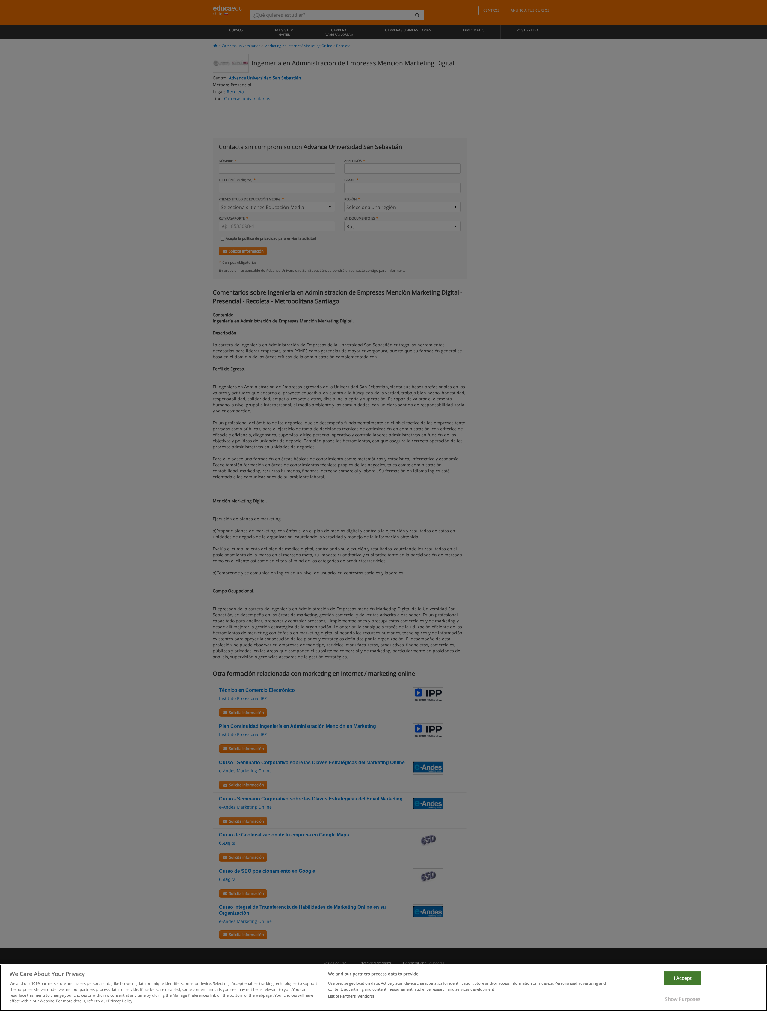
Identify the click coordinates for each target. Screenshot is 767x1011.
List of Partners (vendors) (351, 996)
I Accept (683, 978)
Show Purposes (682, 999)
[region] (383, 987)
